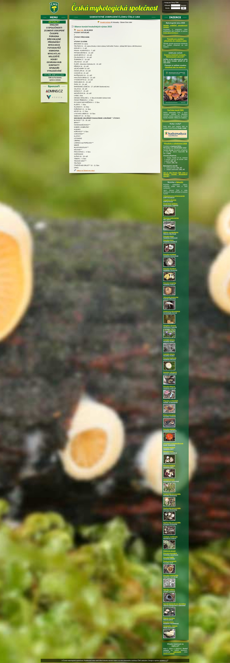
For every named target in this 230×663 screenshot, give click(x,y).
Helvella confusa (169, 589)
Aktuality (54, 22)
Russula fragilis (168, 557)
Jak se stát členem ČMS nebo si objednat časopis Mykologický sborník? (175, 174)
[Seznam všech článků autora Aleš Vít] (75, 30)
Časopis (54, 33)
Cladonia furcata (169, 480)
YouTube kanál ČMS (175, 110)
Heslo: (167, 8)
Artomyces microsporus (171, 311)
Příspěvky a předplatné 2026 (175, 143)
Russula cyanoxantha (170, 575)
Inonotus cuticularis (170, 372)
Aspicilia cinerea (169, 340)
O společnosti (54, 28)
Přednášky (54, 42)
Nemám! (183, 5)
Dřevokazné (54, 39)
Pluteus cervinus (169, 618)
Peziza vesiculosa (169, 415)
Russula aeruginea (169, 254)
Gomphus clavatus (169, 325)
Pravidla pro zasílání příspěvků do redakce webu (175, 40)
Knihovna (54, 51)
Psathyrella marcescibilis (172, 494)
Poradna (54, 36)
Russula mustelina (169, 283)
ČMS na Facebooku (55, 78)
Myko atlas (54, 54)
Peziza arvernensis (169, 561)
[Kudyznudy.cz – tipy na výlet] (175, 138)
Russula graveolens (170, 553)
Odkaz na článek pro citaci (86, 170)
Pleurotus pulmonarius (171, 218)
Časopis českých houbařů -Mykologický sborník (175, 56)
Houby (54, 59)
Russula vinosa (168, 236)
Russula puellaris (169, 447)
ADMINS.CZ (163, 660)
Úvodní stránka (105, 22)
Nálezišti (179, 182)
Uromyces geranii (169, 551)
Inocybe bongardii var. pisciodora (174, 604)
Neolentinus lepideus (170, 204)
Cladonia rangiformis (170, 537)
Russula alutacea (169, 386)
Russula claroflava (169, 269)
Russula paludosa (169, 429)
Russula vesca (168, 240)
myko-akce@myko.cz (170, 33)
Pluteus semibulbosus (170, 232)
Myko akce (54, 45)
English (54, 25)
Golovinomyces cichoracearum (174, 196)
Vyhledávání (54, 71)
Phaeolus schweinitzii (170, 401)
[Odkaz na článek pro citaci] (75, 170)
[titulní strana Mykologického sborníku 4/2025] (175, 104)
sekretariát (177, 652)
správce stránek (55, 80)
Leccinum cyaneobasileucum (173, 443)
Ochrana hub (54, 62)
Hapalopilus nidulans (170, 626)
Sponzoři (54, 68)
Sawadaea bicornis (169, 200)
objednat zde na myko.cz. (175, 67)
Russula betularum (169, 358)
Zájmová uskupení (54, 31)
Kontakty (54, 65)
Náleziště (54, 57)
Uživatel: (167, 5)
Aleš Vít (80, 30)
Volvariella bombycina (170, 297)
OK (183, 8)
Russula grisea (168, 622)
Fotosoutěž (54, 48)
